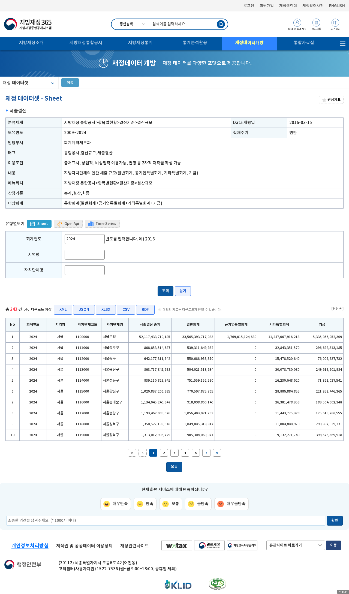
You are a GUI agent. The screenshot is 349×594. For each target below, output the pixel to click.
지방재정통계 (140, 42)
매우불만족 (236, 503)
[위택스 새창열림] (176, 545)
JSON (84, 309)
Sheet (42, 223)
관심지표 (334, 99)
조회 (165, 290)
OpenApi (71, 223)
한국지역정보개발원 (178, 585)
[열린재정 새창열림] (209, 545)
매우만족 (120, 503)
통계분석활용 (195, 42)
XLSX (105, 309)
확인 (334, 520)
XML (63, 309)
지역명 (34, 254)
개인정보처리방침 (30, 545)
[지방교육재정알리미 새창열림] (242, 545)
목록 (174, 466)
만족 (150, 503)
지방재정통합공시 (86, 42)
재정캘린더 (288, 5)
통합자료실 (304, 42)
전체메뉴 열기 (342, 43)
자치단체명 (33, 270)
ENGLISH (337, 5)
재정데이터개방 (249, 43)
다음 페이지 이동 (206, 453)
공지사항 (316, 29)
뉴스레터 (335, 29)
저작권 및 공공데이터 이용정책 (84, 545)
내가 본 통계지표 (297, 29)
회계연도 (33, 239)
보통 (175, 503)
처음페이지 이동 (132, 453)
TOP (343, 592)
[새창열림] (217, 584)
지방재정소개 (31, 42)
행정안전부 (22, 566)
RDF (145, 309)
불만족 (203, 503)
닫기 (182, 290)
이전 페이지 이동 (143, 453)
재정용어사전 (313, 5)
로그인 (248, 5)
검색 (221, 24)
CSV (126, 309)
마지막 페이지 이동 (217, 453)
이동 (70, 82)
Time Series (105, 223)
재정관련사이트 (134, 545)
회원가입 (267, 5)
